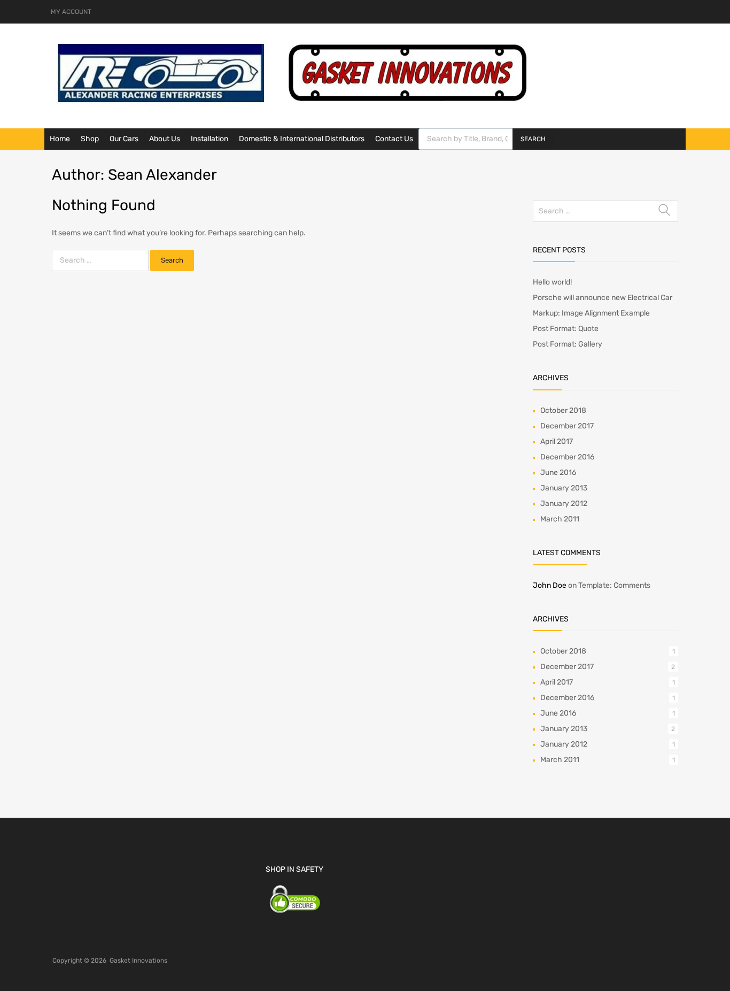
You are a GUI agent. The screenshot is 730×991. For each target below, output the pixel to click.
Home (60, 138)
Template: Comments (614, 585)
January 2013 (563, 488)
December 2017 (567, 426)
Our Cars (124, 138)
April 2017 (556, 441)
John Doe (549, 585)
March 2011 (559, 519)
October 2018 (563, 410)
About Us (164, 138)
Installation (209, 138)
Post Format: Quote (566, 328)
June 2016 (558, 472)
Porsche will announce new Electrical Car (602, 297)
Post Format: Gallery (567, 344)
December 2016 (567, 457)
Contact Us (394, 138)
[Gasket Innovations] (292, 105)
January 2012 (563, 503)
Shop (90, 138)
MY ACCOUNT (71, 12)
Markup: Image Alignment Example (591, 313)
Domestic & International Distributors (301, 138)
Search (533, 139)
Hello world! (552, 282)
